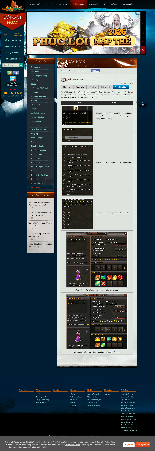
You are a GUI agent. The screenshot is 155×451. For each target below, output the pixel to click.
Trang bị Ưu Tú (37, 171)
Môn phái (73, 402)
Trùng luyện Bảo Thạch (40, 175)
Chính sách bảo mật (93, 405)
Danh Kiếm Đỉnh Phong (129, 430)
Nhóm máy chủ (92, 397)
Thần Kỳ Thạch (37, 138)
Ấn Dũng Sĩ (35, 67)
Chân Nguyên (36, 80)
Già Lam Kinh (36, 84)
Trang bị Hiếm (36, 154)
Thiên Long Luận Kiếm (128, 419)
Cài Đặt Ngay (12, 22)
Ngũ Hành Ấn (36, 121)
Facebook (18, 72)
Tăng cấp (34, 134)
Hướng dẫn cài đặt (93, 394)
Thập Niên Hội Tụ (127, 416)
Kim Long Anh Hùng (38, 96)
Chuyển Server (41, 402)
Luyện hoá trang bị (38, 113)
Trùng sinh (35, 179)
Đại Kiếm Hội (125, 400)
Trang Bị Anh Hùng (42, 400)
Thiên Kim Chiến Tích (128, 402)
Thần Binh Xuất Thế (127, 411)
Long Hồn (35, 109)
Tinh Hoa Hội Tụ (126, 428)
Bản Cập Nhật (41, 397)
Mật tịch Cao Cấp (37, 117)
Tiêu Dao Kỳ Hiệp (127, 405)
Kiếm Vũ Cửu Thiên (127, 394)
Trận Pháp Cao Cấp (38, 150)
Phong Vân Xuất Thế (128, 414)
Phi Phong (35, 125)
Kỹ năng (34, 100)
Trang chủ (34, 4)
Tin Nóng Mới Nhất (41, 195)
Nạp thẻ (6, 35)
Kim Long (34, 92)
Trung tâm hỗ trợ (92, 402)
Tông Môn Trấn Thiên (128, 408)
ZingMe (7, 72)
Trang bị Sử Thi (37, 158)
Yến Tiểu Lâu (36, 187)
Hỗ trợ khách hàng (13, 41)
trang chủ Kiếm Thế (12, 6)
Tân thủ (72, 394)
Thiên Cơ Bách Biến (127, 425)
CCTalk (12, 81)
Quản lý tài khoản (12, 47)
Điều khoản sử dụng (94, 400)
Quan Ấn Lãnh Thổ (38, 129)
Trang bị (41, 61)
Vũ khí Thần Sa (37, 183)
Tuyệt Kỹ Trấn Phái (127, 422)
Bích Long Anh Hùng (39, 76)
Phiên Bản (128, 4)
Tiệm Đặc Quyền (37, 146)
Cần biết (94, 4)
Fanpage (107, 394)
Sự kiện (63, 4)
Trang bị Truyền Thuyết (40, 167)
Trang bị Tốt (35, 163)
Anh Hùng (35, 72)
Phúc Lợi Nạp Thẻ (13, 59)
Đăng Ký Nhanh (18, 35)
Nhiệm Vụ (73, 400)
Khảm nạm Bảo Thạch (39, 88)
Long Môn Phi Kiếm (127, 397)
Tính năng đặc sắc (76, 397)
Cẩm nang (78, 4)
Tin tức (50, 4)
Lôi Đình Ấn (35, 105)
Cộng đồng (110, 4)
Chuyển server (12, 53)
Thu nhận (34, 142)
